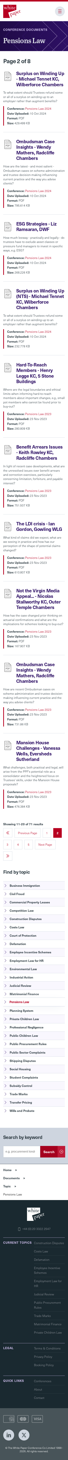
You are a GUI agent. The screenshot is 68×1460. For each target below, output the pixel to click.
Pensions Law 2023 (38, 413)
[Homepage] (12, 11)
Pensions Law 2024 (38, 108)
